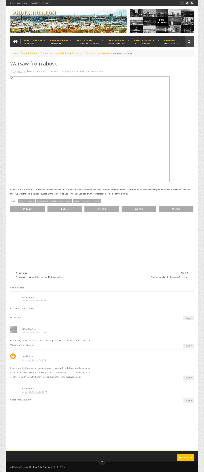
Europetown (47, 53)
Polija (85, 53)
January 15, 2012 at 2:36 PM (34, 360)
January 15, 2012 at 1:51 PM (34, 332)
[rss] (191, 3)
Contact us (187, 457)
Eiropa (24, 53)
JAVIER (26, 356)
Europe (33, 53)
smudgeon (27, 328)
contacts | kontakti (40, 3)
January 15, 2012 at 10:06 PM (34, 392)
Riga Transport (145, 41)
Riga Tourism (33, 41)
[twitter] (187, 3)
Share (66, 208)
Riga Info (171, 41)
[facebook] (182, 3)
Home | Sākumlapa (18, 3)
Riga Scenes (117, 41)
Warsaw (106, 53)
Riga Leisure (88, 41)
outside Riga (62, 53)
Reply (188, 318)
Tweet (29, 208)
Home (15, 53)
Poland (75, 53)
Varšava (95, 53)
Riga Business (59, 41)
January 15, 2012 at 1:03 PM (34, 300)
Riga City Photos (41, 467)
